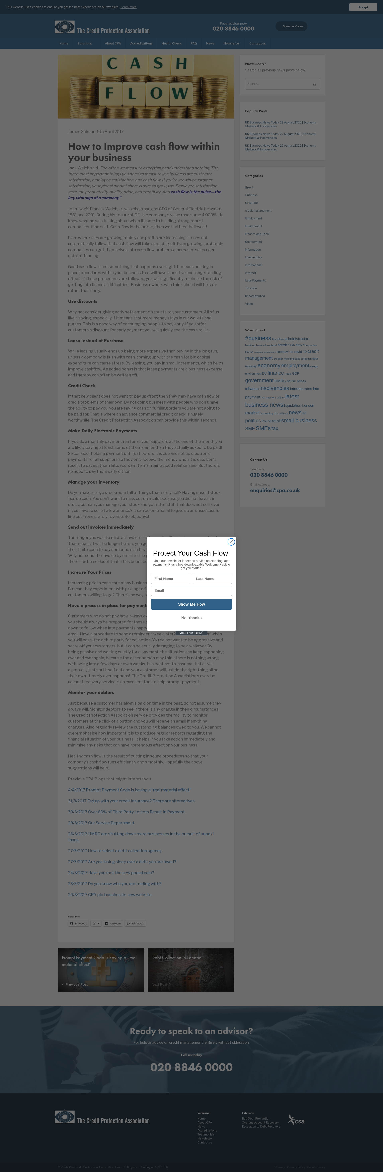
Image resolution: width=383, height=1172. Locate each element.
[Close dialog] (231, 541)
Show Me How (191, 604)
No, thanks (191, 618)
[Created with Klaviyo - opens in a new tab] (191, 633)
